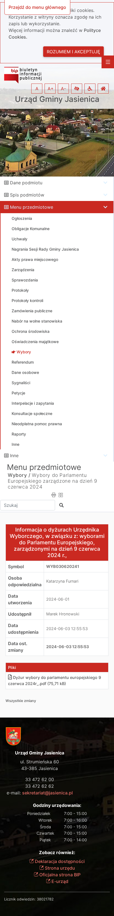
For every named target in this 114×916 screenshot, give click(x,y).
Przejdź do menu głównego (37, 7)
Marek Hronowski (62, 613)
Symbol (16, 566)
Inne (14, 455)
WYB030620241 (62, 566)
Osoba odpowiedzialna (25, 581)
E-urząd (59, 881)
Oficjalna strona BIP (59, 874)
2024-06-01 (57, 599)
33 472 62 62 (39, 786)
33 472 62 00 (39, 779)
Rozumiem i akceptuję (73, 51)
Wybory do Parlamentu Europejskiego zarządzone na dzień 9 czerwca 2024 (52, 481)
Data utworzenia (20, 599)
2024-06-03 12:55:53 (67, 628)
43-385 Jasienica (39, 768)
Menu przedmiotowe (31, 207)
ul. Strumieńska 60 (39, 761)
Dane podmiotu (26, 182)
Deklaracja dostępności (59, 861)
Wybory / (19, 475)
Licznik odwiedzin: (20, 899)
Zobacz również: (57, 852)
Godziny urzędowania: (57, 805)
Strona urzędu (59, 868)
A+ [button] (51, 88)
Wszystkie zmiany (21, 701)
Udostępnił (19, 614)
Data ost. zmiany (17, 647)
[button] (76, 89)
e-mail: (40, 793)
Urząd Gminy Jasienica (57, 99)
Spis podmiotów (27, 195)
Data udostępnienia (23, 629)
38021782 (45, 899)
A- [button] (63, 88)
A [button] (36, 88)
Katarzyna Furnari (62, 581)
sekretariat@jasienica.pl (47, 793)
